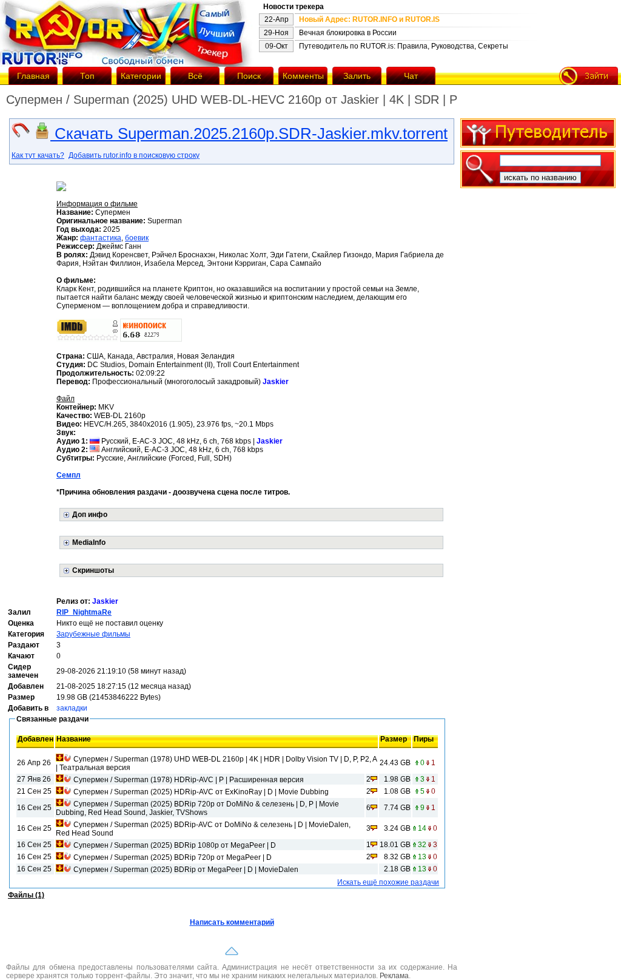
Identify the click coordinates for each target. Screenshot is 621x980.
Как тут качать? (38, 155)
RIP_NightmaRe (84, 612)
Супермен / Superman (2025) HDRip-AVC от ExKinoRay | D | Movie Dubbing (201, 792)
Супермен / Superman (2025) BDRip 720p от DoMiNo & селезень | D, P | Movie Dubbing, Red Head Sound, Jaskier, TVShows (197, 808)
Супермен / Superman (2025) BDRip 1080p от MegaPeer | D (174, 845)
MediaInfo (89, 542)
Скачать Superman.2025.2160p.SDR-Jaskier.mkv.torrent (249, 133)
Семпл (68, 475)
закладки (71, 708)
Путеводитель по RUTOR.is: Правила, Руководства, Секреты (403, 46)
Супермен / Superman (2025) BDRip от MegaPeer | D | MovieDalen (185, 869)
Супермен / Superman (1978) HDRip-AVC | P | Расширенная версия (188, 780)
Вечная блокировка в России (348, 33)
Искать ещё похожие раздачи (388, 882)
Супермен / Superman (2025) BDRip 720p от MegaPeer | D (172, 857)
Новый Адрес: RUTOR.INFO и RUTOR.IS (369, 19)
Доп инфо (89, 514)
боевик (137, 238)
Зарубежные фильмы (93, 634)
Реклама (394, 976)
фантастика (100, 238)
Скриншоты (93, 570)
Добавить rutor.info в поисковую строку (134, 155)
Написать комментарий (232, 922)
